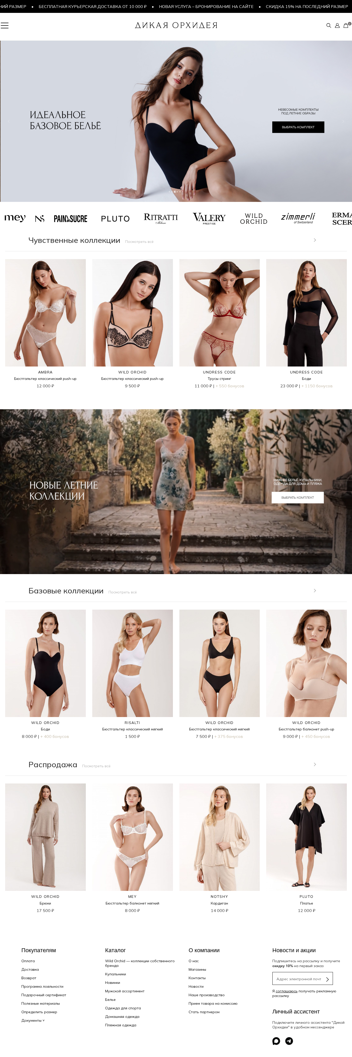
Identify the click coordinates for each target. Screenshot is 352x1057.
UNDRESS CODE (219, 372)
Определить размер (39, 1012)
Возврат (28, 978)
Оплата (28, 961)
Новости (196, 986)
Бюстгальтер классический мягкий (132, 729)
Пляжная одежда (120, 1025)
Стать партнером (204, 1012)
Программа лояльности (42, 986)
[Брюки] (45, 837)
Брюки (45, 903)
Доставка (30, 969)
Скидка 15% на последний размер (244, 6)
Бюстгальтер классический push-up (45, 378)
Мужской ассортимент (125, 991)
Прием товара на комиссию (213, 1003)
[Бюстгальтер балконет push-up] (306, 663)
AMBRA (45, 372)
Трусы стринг (219, 378)
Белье (110, 999)
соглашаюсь (287, 991)
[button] (9, 121)
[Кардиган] (219, 837)
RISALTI (132, 722)
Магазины (197, 969)
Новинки (112, 982)
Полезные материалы (40, 1003)
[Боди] (306, 312)
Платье (306, 903)
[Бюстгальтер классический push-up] (45, 312)
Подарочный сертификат (43, 995)
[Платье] (306, 837)
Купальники (115, 974)
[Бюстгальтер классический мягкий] (132, 663)
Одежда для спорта (123, 1008)
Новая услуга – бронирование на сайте (143, 6)
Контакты (197, 978)
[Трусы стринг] (219, 312)
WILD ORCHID (132, 372)
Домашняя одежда (122, 1016)
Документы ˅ (33, 1020)
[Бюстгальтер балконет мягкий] (132, 837)
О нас (194, 961)
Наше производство (207, 995)
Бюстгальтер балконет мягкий (132, 903)
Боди (306, 378)
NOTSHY (219, 896)
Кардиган (219, 903)
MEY (132, 896)
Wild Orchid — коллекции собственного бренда (140, 963)
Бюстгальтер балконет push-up (306, 729)
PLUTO (306, 896)
